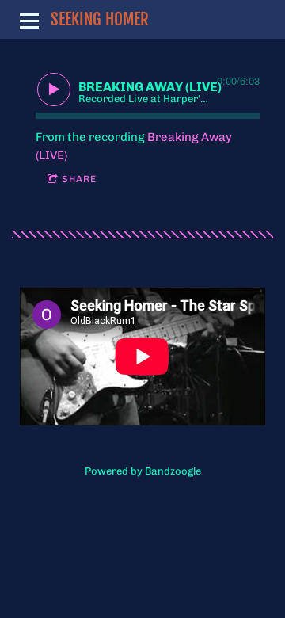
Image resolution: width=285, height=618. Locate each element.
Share (79, 179)
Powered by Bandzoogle (143, 471)
